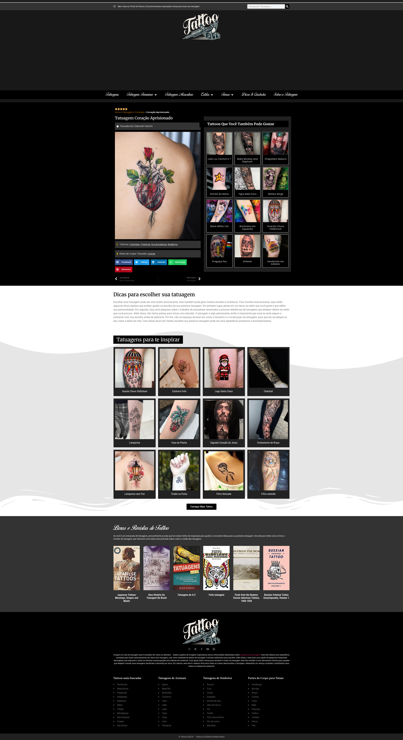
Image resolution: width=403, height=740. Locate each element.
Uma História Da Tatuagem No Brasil (157, 596)
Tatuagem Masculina (179, 94)
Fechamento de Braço (268, 442)
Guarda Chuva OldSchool (275, 228)
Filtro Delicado (223, 493)
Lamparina (134, 442)
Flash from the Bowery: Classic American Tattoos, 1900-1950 (246, 597)
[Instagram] (189, 649)
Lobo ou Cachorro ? (219, 159)
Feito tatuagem (216, 594)
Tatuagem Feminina (140, 94)
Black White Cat (219, 226)
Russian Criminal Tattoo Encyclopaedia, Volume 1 (276, 596)
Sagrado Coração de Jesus (223, 442)
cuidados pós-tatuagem (250, 655)
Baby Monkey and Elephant (247, 160)
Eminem (247, 261)
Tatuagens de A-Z (187, 594)
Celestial (268, 391)
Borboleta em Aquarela (247, 228)
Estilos (205, 94)
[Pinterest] (214, 649)
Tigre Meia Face (247, 194)
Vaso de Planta (179, 442)
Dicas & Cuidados (254, 94)
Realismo (173, 244)
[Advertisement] (201, 63)
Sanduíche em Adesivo (275, 263)
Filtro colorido (268, 493)
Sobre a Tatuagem (285, 94)
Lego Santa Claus (224, 391)
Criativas (145, 244)
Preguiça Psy (219, 261)
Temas (225, 94)
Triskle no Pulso (179, 493)
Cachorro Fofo (179, 391)
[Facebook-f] (201, 649)
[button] (124, 262)
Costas (151, 253)
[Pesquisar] (287, 6)
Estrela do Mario (219, 194)
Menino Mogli (275, 194)
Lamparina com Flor (135, 493)
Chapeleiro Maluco (276, 159)
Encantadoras (159, 244)
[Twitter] (195, 649)
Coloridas (139, 112)
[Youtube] (208, 649)
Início (117, 112)
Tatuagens (112, 94)
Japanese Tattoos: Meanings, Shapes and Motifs (126, 597)
